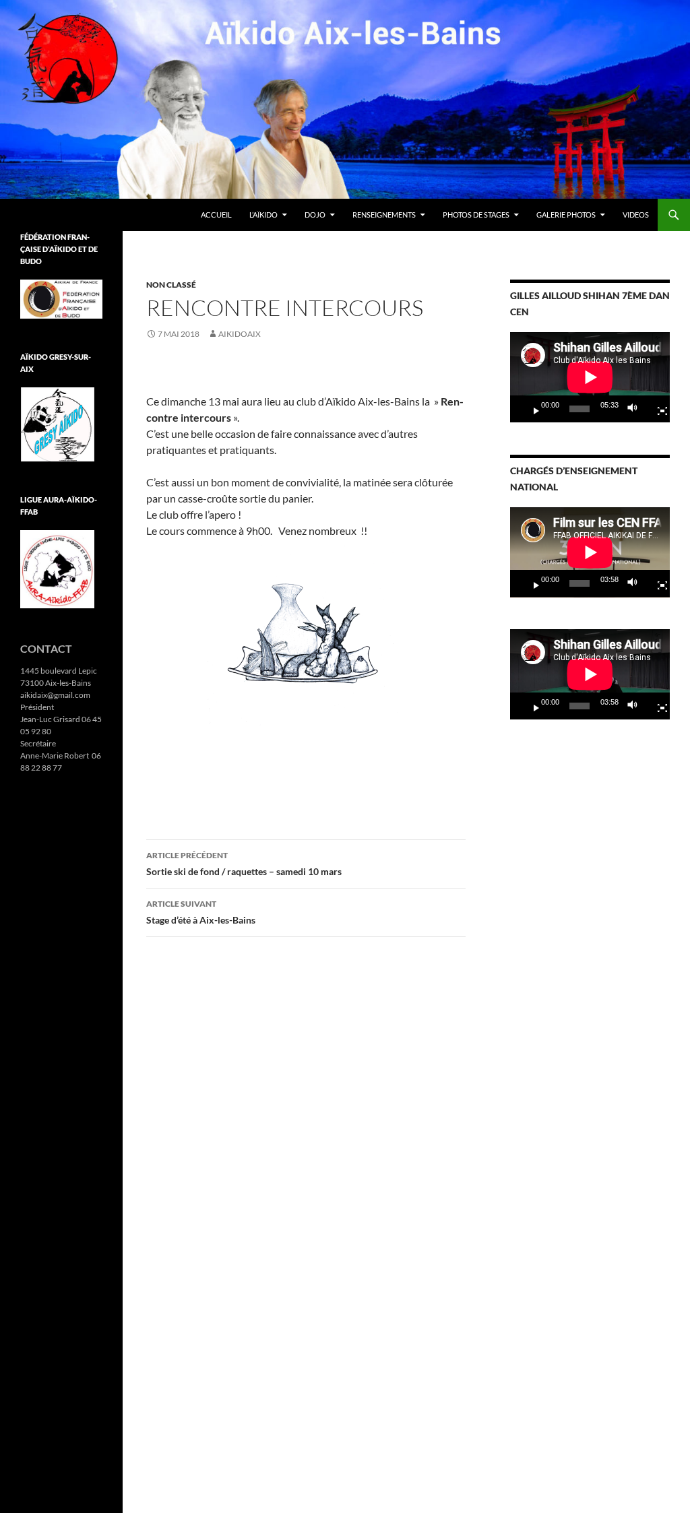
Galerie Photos (566, 214)
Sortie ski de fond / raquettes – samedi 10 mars (244, 863)
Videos (636, 214)
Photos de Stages (476, 214)
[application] (590, 377)
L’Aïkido (263, 214)
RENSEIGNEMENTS (384, 214)
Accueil (216, 214)
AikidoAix (239, 334)
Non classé (171, 285)
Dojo (315, 214)
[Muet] (636, 409)
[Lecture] (531, 409)
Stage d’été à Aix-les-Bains (200, 912)
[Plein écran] (657, 409)
